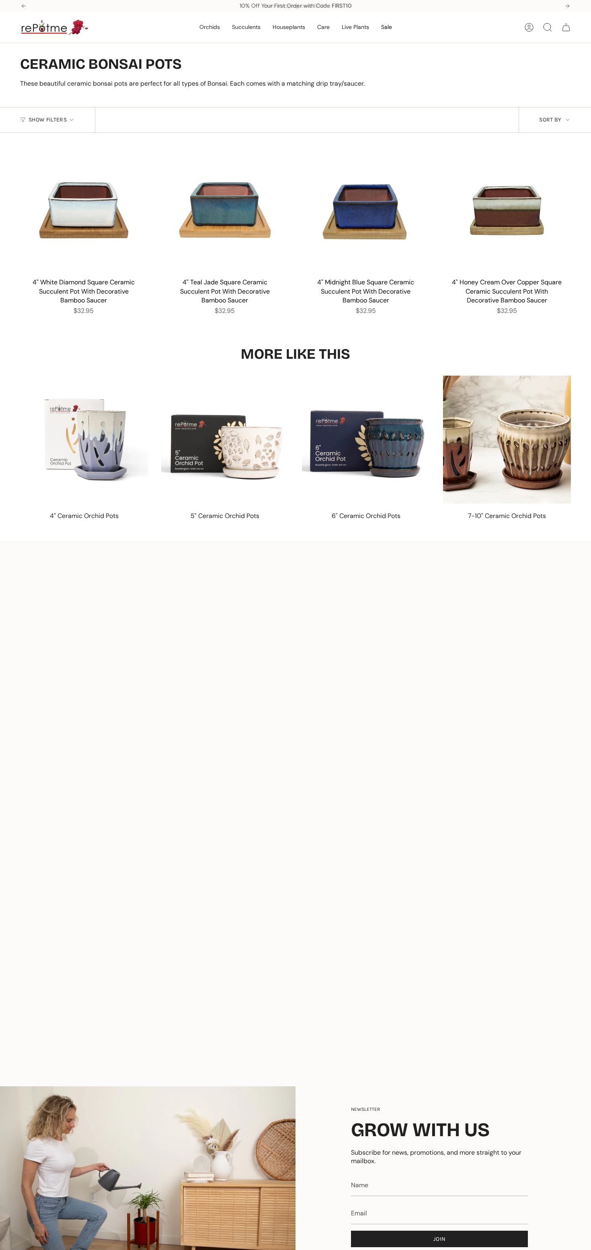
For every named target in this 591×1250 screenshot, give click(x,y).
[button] (209, 27)
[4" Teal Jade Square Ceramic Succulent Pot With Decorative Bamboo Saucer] (225, 210)
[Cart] (566, 27)
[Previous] (23, 6)
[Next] (567, 6)
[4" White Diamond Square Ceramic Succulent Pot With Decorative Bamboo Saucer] (84, 210)
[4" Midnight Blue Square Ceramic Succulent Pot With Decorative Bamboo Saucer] (366, 210)
